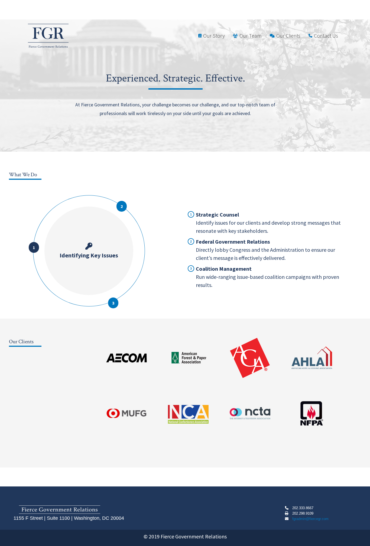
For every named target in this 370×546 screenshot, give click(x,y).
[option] (133, 358)
